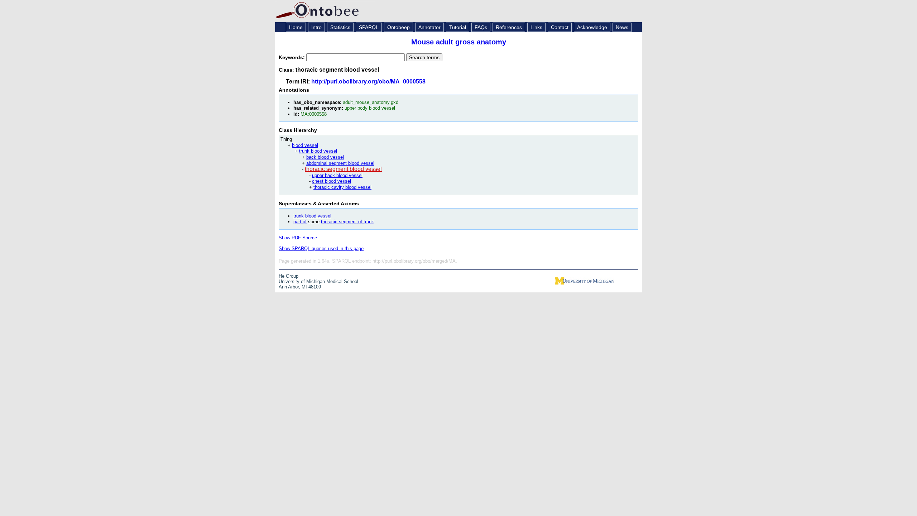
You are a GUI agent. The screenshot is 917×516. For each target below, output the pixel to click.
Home (296, 27)
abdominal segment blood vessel (340, 163)
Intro (316, 27)
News (622, 27)
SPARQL (369, 27)
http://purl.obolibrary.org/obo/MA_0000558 (368, 81)
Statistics (340, 27)
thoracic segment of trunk (347, 221)
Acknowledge (592, 27)
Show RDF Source (298, 237)
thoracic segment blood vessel (343, 169)
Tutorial (457, 27)
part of (300, 221)
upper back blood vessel (337, 175)
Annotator (429, 27)
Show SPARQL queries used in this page (321, 248)
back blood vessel (325, 157)
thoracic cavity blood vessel (342, 187)
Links (536, 27)
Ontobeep (398, 27)
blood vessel (305, 145)
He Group (288, 276)
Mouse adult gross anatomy (458, 42)
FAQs (481, 27)
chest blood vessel (331, 181)
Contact (559, 27)
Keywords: (292, 57)
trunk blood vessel (318, 151)
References (509, 27)
